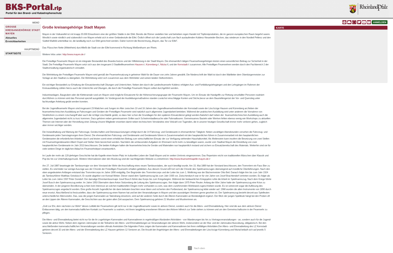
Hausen (139, 64)
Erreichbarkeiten (16, 41)
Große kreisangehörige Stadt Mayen (23, 30)
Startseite (13, 53)
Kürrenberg (151, 64)
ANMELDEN (379, 22)
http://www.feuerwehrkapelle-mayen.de (189, 159)
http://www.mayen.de (73, 54)
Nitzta (163, 64)
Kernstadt (182, 64)
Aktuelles (11, 38)
